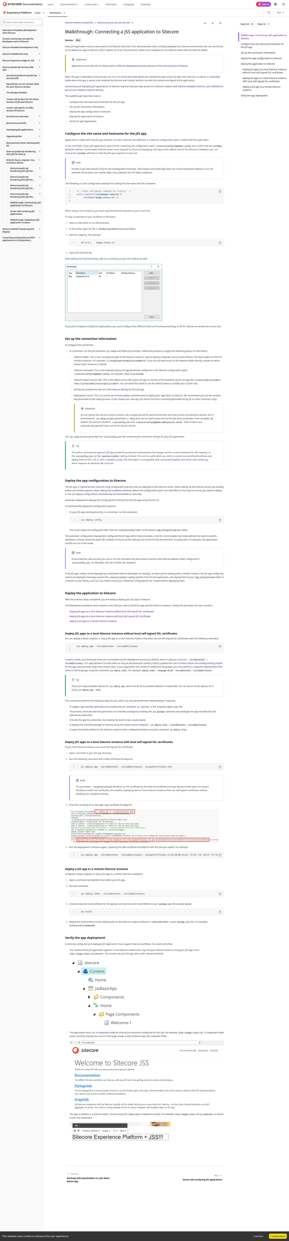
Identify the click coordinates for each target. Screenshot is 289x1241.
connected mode (129, 76)
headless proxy (114, 459)
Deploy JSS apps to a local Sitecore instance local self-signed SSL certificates (112, 611)
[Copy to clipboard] (220, 191)
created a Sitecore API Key (90, 90)
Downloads (111, 4)
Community (90, 4)
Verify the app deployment (254, 95)
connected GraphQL (170, 459)
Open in (262, 24)
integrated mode (106, 1032)
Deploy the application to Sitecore (258, 63)
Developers (55, 12)
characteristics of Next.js (175, 65)
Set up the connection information (258, 52)
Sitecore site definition (134, 139)
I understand (277, 1236)
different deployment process (132, 65)
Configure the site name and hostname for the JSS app (262, 46)
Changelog (128, 4)
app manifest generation (93, 706)
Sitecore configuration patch (165, 139)
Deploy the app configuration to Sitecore (261, 58)
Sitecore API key (120, 389)
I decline (258, 1236)
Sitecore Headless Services (191, 86)
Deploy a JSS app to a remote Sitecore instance (93, 621)
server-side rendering (196, 459)
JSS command (135, 706)
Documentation (68, 4)
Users (37, 12)
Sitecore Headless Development (79, 22)
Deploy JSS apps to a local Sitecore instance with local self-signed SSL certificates (264, 80)
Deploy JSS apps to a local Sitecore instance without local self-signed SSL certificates (264, 71)
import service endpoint (136, 724)
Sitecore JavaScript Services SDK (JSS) (113, 22)
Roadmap (145, 4)
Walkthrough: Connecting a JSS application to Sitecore (264, 37)
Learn (51, 4)
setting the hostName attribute (115, 490)
